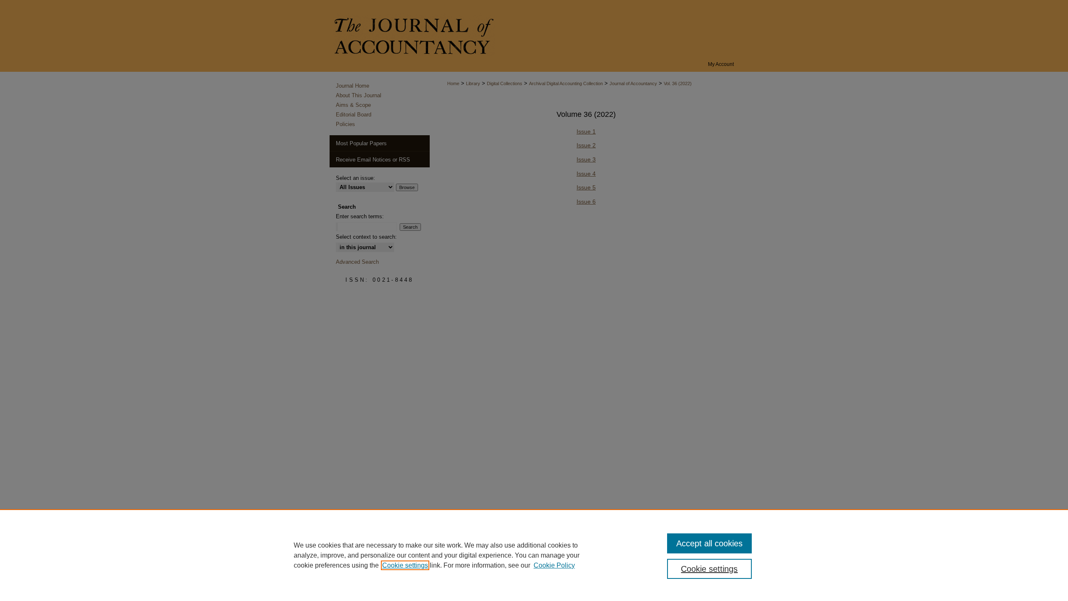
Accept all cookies (709, 543)
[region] (534, 555)
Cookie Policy (554, 565)
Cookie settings (405, 565)
